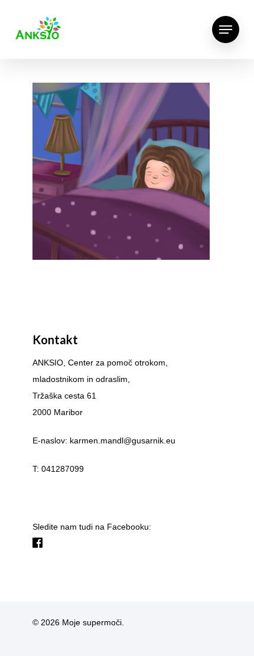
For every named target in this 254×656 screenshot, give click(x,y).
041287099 (62, 469)
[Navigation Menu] (225, 29)
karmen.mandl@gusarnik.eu (122, 440)
